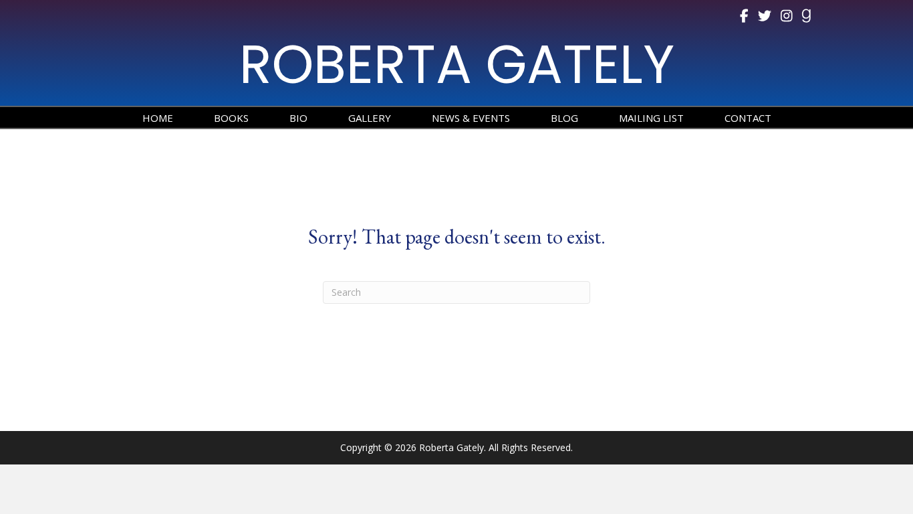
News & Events (471, 117)
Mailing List (651, 117)
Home (157, 117)
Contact (748, 117)
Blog (564, 117)
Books (231, 117)
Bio (298, 117)
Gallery (369, 117)
